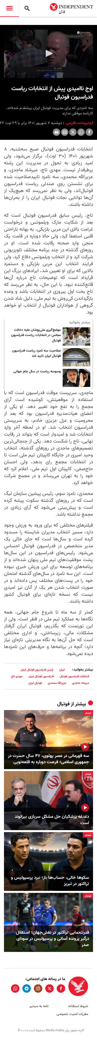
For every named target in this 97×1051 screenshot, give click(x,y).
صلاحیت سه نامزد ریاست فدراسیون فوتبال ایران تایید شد (36, 353)
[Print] (56, 132)
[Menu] (9, 8)
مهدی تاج (16, 676)
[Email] (64, 132)
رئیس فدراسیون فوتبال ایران (37, 669)
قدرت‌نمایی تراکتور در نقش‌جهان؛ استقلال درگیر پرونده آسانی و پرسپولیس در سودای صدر (52, 938)
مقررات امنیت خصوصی (72, 1014)
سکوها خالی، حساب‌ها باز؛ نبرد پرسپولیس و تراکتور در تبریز (50, 881)
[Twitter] (73, 132)
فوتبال (63, 704)
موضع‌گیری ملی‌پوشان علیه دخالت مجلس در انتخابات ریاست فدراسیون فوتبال (36, 335)
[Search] (27, 8)
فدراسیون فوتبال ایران (41, 676)
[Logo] (84, 33)
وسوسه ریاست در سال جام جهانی (37, 371)
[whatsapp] (15, 988)
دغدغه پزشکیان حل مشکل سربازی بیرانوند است (52, 820)
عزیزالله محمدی (57, 683)
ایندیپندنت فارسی (79, 123)
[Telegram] (26, 988)
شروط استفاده (78, 1006)
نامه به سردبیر (38, 1006)
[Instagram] (38, 988)
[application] (48, 54)
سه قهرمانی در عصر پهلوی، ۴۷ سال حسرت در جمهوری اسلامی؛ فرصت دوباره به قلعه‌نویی (48, 759)
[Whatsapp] (81, 132)
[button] (48, 53)
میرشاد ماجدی (80, 683)
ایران (62, 669)
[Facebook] (89, 132)
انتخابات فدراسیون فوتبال (74, 676)
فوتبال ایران (35, 683)
